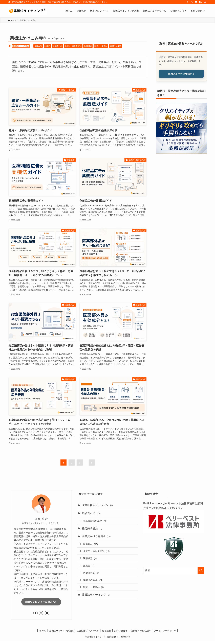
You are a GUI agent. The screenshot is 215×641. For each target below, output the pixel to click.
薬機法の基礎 (115, 46)
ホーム (42, 630)
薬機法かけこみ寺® (96, 536)
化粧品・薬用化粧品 (73, 46)
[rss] (200, 2)
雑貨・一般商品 (100, 46)
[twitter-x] (191, 2)
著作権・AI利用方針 (140, 630)
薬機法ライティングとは (61, 630)
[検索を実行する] (201, 570)
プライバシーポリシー (165, 630)
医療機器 (88, 46)
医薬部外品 (57, 46)
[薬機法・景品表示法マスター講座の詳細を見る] (181, 128)
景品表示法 (91, 513)
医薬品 (47, 46)
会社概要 (106, 630)
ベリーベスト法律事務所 (180, 503)
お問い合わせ (120, 630)
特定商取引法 (92, 528)
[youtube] (196, 2)
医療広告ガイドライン (97, 505)
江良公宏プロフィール (88, 630)
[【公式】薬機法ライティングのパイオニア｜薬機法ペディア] (27, 10)
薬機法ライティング (96, 594)
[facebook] (187, 2)
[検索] (205, 2)
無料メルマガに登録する (181, 73)
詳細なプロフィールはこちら (41, 601)
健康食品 (38, 46)
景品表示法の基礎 (95, 520)
